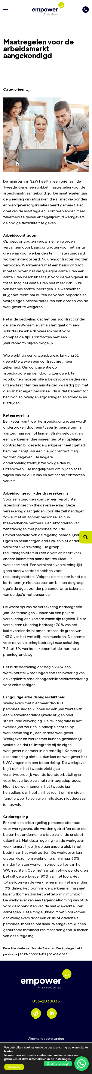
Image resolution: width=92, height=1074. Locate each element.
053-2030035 (46, 1001)
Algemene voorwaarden (46, 1038)
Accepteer (14, 1067)
